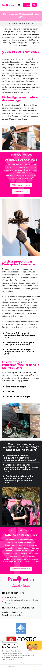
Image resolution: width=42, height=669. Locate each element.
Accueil (11, 23)
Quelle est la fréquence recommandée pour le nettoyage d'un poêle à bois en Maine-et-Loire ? (21, 468)
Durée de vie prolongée (18, 396)
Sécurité (10, 391)
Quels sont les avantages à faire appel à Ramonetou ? (18, 343)
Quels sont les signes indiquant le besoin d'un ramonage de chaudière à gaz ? (19, 458)
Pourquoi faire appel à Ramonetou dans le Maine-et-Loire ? (19, 335)
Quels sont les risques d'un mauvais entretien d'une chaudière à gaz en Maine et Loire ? (18, 479)
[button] (19, 5)
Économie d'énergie (16, 387)
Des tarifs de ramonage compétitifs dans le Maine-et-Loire (19, 351)
